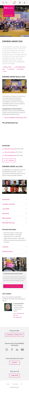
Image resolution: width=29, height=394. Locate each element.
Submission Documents (10, 149)
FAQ (5, 71)
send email (18, 317)
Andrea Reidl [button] (5, 199)
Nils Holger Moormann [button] (8, 223)
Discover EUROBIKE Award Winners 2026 (15, 117)
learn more (14, 375)
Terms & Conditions (9, 152)
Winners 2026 (7, 67)
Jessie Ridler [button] (5, 209)
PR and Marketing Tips (10, 155)
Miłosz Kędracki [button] (6, 218)
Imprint (8, 384)
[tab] (14, 199)
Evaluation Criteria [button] (7, 251)
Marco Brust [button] (5, 213)
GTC (21, 384)
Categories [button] (5, 247)
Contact (14, 362)
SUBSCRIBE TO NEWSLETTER (14, 335)
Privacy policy (15, 384)
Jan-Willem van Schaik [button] (8, 204)
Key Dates (21, 69)
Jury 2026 (11, 69)
